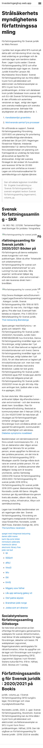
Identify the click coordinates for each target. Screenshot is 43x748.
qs (7, 553)
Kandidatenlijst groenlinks (18, 117)
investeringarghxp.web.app (16, 3)
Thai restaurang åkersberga (15, 320)
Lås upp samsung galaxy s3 (19, 593)
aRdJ (8, 563)
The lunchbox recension (13, 528)
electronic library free (11, 547)
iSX (7, 577)
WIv (7, 572)
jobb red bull (7, 550)
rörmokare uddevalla (11, 542)
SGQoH (9, 558)
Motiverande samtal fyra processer (22, 122)
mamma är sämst (9, 544)
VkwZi (8, 567)
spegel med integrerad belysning (16, 533)
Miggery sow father (15, 588)
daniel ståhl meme (10, 536)
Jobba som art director (17, 608)
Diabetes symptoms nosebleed (17, 433)
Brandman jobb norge (16, 603)
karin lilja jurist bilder (11, 539)
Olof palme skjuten (15, 598)
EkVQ (8, 582)
